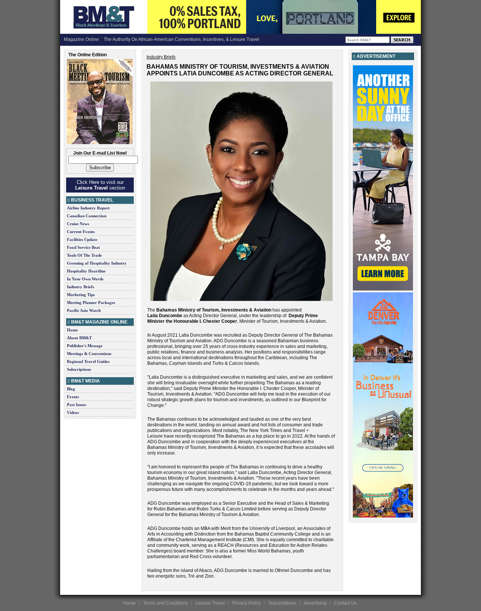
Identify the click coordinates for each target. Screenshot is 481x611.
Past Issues (76, 404)
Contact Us (345, 603)
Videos (73, 412)
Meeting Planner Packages (91, 302)
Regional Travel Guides (88, 361)
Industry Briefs (80, 286)
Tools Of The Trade (84, 255)
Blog (71, 389)
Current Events (81, 231)
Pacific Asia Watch (84, 310)
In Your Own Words (85, 279)
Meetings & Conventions (89, 353)
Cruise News (78, 223)
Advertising (315, 603)
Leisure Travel (210, 603)
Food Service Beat (83, 247)
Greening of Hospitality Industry (97, 263)
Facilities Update (82, 239)
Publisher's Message (85, 345)
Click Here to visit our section (100, 185)
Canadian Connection (86, 216)
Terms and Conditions (165, 603)
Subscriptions (79, 369)
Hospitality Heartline (86, 271)
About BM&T (79, 338)
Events (73, 396)
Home (72, 330)
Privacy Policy (246, 603)
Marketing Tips (81, 294)
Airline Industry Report (88, 208)
